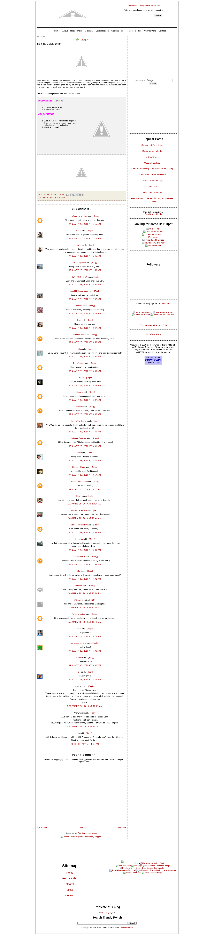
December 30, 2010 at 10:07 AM (85, 706)
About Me (152, 186)
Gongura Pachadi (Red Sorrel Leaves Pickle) (152, 169)
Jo (79, 733)
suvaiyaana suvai (78, 643)
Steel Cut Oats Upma (152, 192)
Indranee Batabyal (78, 438)
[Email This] (71, 194)
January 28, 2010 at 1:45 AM (85, 256)
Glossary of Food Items (152, 145)
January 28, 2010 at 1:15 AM (85, 224)
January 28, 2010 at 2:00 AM (85, 285)
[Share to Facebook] (79, 194)
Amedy (79, 657)
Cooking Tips (117, 31)
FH (78, 378)
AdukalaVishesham (78, 510)
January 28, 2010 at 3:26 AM (85, 313)
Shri (78, 571)
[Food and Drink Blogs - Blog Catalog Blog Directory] (152, 863)
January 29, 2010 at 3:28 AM (85, 636)
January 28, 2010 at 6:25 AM (85, 385)
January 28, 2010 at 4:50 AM (85, 342)
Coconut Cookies (152, 163)
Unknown (79, 392)
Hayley (79, 245)
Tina (79, 320)
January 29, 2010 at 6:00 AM (85, 651)
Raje (79, 672)
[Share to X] (77, 194)
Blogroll (70, 884)
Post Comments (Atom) (87, 833)
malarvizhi (78, 600)
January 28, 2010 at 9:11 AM (85, 489)
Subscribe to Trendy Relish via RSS (142, 6)
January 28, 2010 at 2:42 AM (85, 299)
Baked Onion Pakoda (152, 151)
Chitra (78, 629)
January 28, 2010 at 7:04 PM (85, 564)
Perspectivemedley (79, 525)
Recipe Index (76, 31)
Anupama (79, 539)
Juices (62, 198)
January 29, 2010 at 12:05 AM (84, 608)
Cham (78, 496)
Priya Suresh (78, 363)
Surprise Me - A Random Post (153, 325)
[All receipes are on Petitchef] (122, 870)
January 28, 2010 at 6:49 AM (85, 432)
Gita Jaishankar (78, 556)
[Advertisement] (153, 54)
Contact (162, 31)
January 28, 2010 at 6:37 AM (85, 400)
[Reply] (97, 216)
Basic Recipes (102, 31)
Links (70, 889)
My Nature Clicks (153, 334)
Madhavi (78, 585)
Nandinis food (78, 334)
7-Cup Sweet (152, 157)
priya (79, 453)
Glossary (89, 31)
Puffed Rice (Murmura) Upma (152, 174)
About (65, 31)
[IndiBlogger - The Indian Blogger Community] (156, 870)
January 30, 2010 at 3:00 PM (85, 665)
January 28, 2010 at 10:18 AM (84, 504)
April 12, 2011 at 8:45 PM (85, 744)
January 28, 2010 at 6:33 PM (85, 550)
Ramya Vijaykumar (79, 421)
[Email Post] (67, 194)
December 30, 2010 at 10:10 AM (85, 727)
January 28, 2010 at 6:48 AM (85, 414)
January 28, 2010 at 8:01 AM (85, 446)
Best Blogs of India (153, 214)
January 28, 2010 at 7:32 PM (85, 579)
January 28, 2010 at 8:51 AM (85, 461)
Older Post (121, 828)
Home (57, 31)
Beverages (52, 198)
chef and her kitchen (78, 216)
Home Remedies (133, 31)
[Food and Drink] (123, 866)
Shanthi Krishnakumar (78, 291)
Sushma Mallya (78, 614)
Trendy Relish (127, 928)
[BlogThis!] (74, 194)
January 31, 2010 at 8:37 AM (85, 680)
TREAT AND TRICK (78, 277)
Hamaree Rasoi (78, 467)
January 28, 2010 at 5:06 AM (85, 371)
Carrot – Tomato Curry (152, 180)
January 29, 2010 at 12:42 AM (84, 622)
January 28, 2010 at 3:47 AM (85, 328)
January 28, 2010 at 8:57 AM (85, 475)
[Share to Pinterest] (82, 194)
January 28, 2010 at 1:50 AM (85, 270)
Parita (78, 230)
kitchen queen (79, 262)
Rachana (78, 306)
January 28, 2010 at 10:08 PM (84, 593)
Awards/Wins (150, 31)
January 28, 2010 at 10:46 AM (84, 518)
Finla (79, 349)
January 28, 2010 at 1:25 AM (85, 238)
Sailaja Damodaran (79, 482)
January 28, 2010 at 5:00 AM (85, 357)
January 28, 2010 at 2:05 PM (85, 533)
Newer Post (42, 828)
